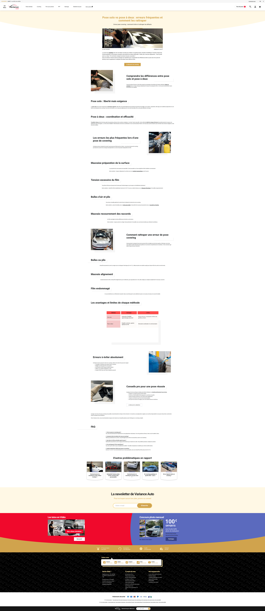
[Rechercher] (149, 609)
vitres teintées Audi (111, 602)
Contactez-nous (252, 1)
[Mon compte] (255, 6)
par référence (128, 608)
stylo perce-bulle (126, 205)
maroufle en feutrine (154, 205)
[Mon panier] (260, 6)
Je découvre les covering (132, 64)
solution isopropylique (138, 171)
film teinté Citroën (151, 600)
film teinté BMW (158, 600)
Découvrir (79, 539)
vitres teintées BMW (162, 602)
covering (111, 52)
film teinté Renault (138, 600)
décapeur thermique (146, 188)
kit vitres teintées (104, 602)
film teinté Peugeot (131, 600)
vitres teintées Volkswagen (120, 602)
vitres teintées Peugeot (130, 602)
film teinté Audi (115, 600)
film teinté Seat (145, 600)
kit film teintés (109, 600)
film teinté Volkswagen (123, 600)
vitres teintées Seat (146, 602)
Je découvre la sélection (134, 405)
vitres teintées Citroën (154, 602)
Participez (171, 539)
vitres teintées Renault (139, 602)
